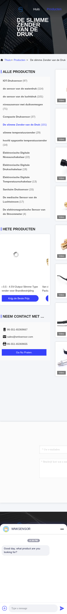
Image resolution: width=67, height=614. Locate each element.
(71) (23, 106)
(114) (23, 88)
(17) (20, 199)
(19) (16, 167)
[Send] (62, 608)
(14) (25, 142)
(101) (23, 96)
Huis (36, 9)
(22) (16, 154)
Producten (54, 9)
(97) (15, 80)
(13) (20, 179)
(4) (24, 211)
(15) (18, 189)
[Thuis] (14, 9)
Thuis (7, 60)
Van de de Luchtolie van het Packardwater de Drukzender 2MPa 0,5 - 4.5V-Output (25, 290)
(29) (22, 132)
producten (19, 60)
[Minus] (62, 529)
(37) (19, 116)
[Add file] (4, 608)
